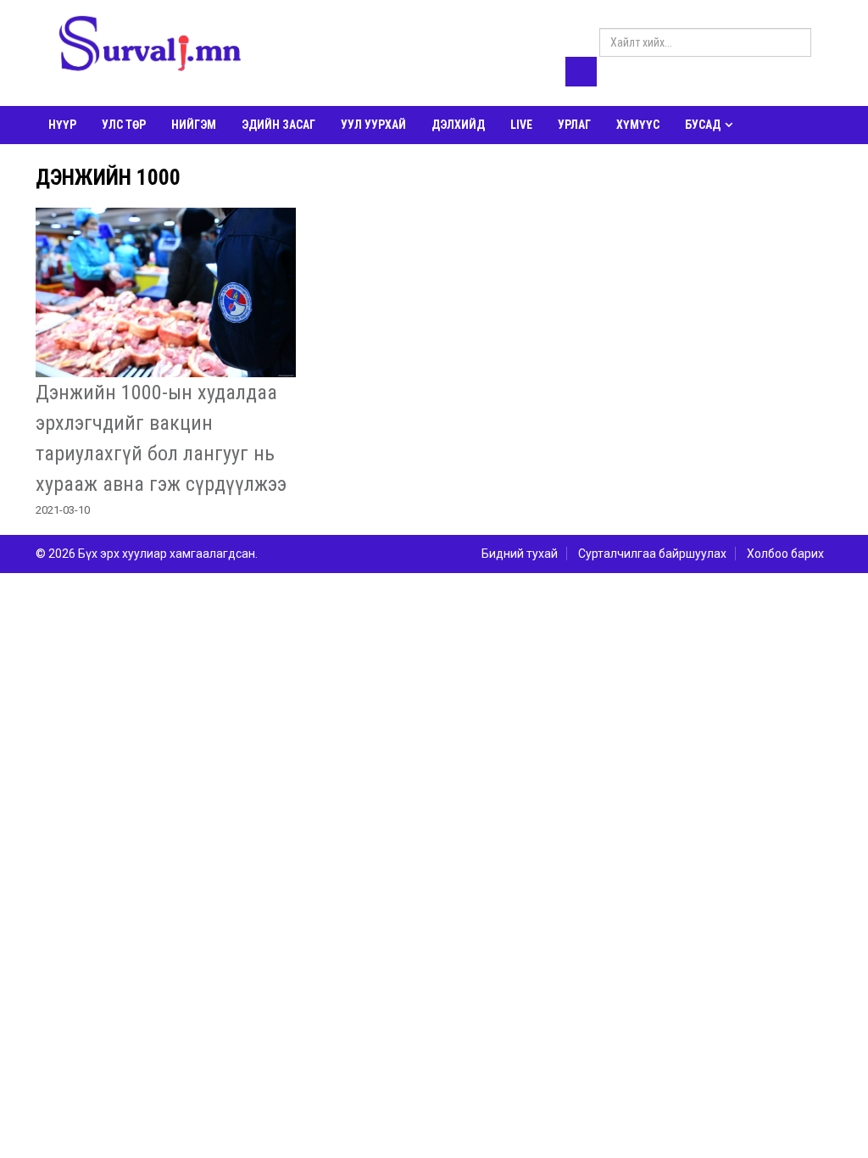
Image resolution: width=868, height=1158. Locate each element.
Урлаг (574, 124)
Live (521, 124)
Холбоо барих (785, 553)
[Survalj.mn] (150, 46)
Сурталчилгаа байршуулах (652, 553)
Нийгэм (193, 124)
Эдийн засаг (278, 124)
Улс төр (124, 124)
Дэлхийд (458, 124)
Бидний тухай (519, 553)
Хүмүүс (637, 124)
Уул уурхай (373, 124)
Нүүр (62, 124)
